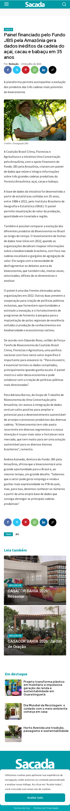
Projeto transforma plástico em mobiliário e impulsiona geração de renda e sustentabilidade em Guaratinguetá (44, 688)
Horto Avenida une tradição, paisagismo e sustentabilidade (46, 729)
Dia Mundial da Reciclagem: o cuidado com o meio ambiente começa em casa (45, 708)
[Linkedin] (43, 70)
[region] (35, 790)
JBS (17, 534)
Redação (14, 64)
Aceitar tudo (35, 797)
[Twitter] (17, 70)
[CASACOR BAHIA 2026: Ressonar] (35, 580)
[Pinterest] (26, 70)
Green (8, 29)
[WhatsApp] (34, 70)
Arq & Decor (15, 585)
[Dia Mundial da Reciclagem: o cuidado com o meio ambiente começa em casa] (13, 711)
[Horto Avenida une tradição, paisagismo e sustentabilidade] (13, 733)
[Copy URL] (52, 70)
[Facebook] (8, 70)
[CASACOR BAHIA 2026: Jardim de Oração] (35, 630)
